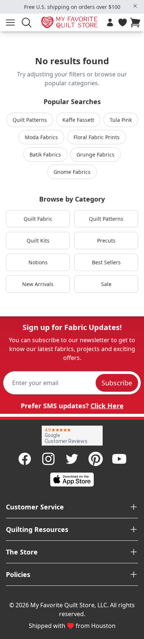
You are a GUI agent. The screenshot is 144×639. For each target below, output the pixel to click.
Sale (106, 284)
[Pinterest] (95, 458)
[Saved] (122, 22)
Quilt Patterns (30, 119)
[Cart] (136, 22)
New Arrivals (38, 284)
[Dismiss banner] (135, 6)
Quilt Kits (38, 240)
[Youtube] (119, 458)
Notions (38, 262)
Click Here (107, 405)
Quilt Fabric (38, 218)
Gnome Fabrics (72, 171)
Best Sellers (106, 262)
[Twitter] (72, 458)
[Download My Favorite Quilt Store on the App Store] (72, 479)
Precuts (106, 240)
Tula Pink (121, 119)
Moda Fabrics (41, 137)
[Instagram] (48, 458)
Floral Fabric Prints (96, 137)
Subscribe (117, 382)
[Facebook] (24, 458)
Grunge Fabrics (95, 154)
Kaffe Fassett (78, 119)
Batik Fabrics (45, 154)
